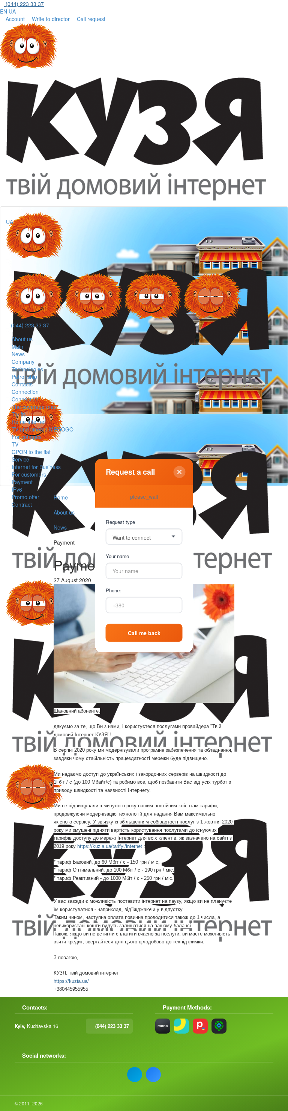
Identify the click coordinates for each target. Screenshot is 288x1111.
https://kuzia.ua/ (71, 981)
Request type (120, 521)
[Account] (15, 233)
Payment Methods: (187, 1007)
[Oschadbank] (181, 1026)
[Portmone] (200, 1026)
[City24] (219, 1026)
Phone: (113, 589)
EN (3, 11)
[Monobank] (162, 1026)
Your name (117, 555)
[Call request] (15, 265)
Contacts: (35, 1007)
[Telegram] (134, 1074)
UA (12, 11)
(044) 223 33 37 (30, 325)
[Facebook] (153, 1074)
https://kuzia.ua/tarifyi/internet (109, 846)
